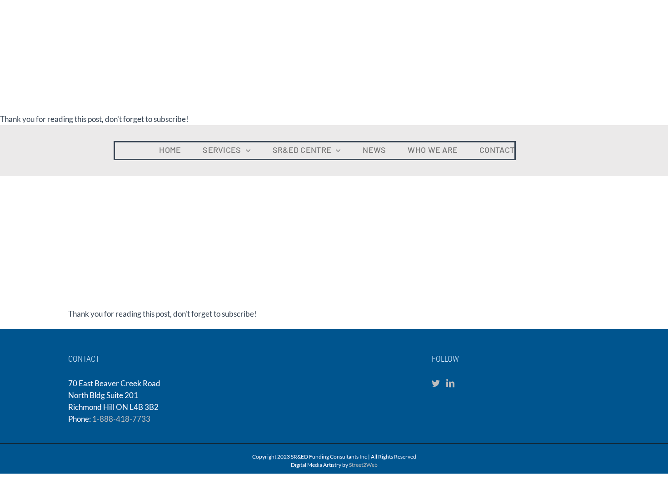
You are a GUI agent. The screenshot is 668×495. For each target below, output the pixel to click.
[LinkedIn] (450, 383)
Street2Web (363, 464)
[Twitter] (436, 383)
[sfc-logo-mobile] (43, 132)
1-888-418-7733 (121, 419)
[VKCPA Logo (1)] (593, 138)
